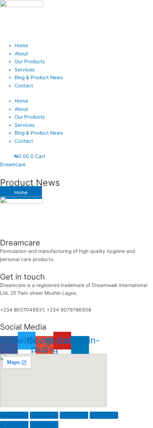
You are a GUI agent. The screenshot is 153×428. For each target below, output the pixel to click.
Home (21, 45)
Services (25, 69)
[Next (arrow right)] (44, 424)
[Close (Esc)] (104, 415)
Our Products (30, 61)
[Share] (74, 415)
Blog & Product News (39, 77)
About (21, 53)
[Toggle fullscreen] (44, 415)
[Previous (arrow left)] (14, 424)
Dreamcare (13, 164)
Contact (24, 85)
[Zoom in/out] (14, 415)
